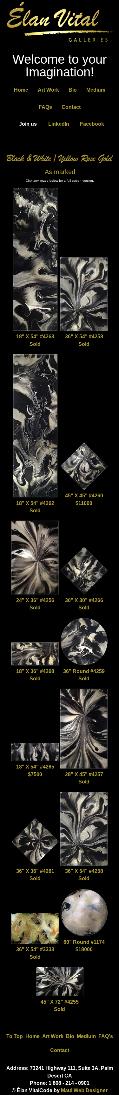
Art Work (48, 90)
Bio (73, 90)
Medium (95, 90)
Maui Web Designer (84, 1090)
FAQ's (105, 1036)
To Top (14, 1036)
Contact (71, 107)
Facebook (92, 124)
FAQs (45, 107)
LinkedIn (58, 124)
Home (21, 90)
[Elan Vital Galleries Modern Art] (59, 43)
